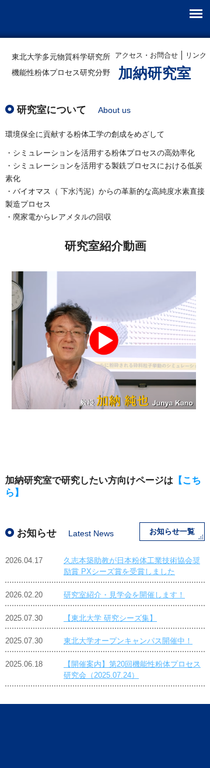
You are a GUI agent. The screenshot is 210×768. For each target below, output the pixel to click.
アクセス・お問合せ (146, 55)
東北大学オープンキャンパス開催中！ (128, 640)
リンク (196, 55)
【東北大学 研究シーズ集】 (110, 618)
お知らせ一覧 (172, 531)
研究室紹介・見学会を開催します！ (124, 594)
